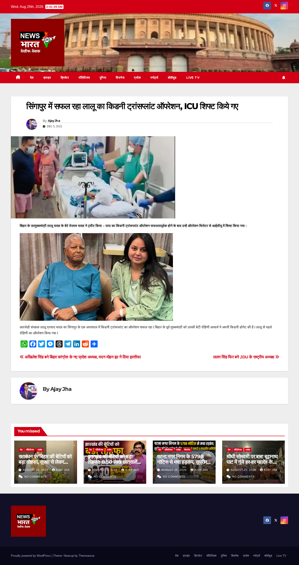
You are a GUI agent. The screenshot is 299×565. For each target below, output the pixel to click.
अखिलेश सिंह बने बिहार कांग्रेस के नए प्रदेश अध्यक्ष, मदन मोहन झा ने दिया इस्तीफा (82, 357)
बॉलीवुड (172, 78)
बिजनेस (120, 78)
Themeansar (86, 555)
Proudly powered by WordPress (31, 555)
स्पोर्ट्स (154, 78)
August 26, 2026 (36, 469)
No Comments (35, 476)
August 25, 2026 (244, 469)
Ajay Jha (54, 121)
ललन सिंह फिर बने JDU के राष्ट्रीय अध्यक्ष (244, 357)
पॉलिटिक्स (84, 78)
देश (32, 78)
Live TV (193, 78)
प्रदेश (137, 78)
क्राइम (47, 78)
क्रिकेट (65, 78)
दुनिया (103, 78)
